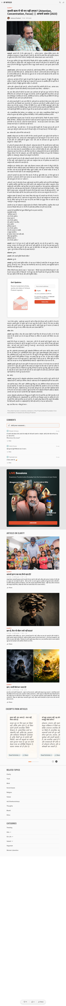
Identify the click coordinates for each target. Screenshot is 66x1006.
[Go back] (2, 2)
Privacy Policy (45, 297)
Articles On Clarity (15, 533)
